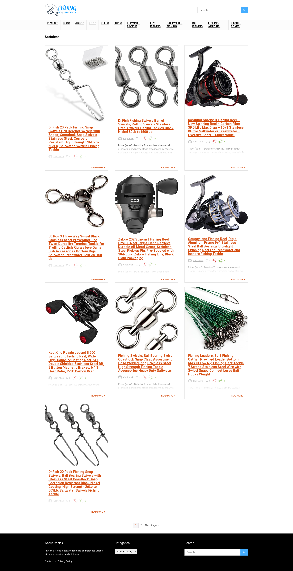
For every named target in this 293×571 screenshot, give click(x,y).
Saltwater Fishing (174, 25)
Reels (105, 23)
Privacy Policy (65, 561)
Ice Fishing (197, 25)
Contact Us (50, 561)
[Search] (244, 10)
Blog (66, 23)
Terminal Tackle (133, 25)
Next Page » (152, 525)
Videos (79, 23)
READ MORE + (98, 167)
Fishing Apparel (214, 25)
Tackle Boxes (236, 25)
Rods (92, 23)
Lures (118, 23)
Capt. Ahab (59, 156)
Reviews (52, 23)
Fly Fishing (155, 25)
